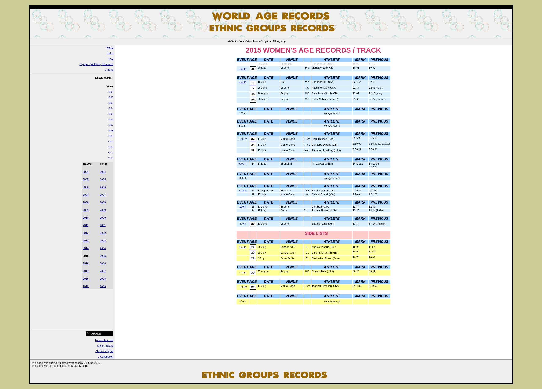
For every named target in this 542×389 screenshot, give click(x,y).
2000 (110, 141)
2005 (86, 179)
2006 (86, 187)
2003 (110, 158)
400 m (242, 272)
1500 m (242, 139)
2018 (86, 278)
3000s (242, 190)
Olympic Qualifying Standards (96, 64)
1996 (110, 119)
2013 (86, 240)
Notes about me (104, 340)
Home (109, 47)
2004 (86, 171)
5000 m (242, 163)
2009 (86, 210)
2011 (85, 225)
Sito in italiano (105, 345)
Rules (110, 53)
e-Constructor (105, 356)
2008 (86, 202)
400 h (242, 223)
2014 (86, 248)
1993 (110, 103)
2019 (86, 286)
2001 (110, 147)
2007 (86, 194)
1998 (110, 130)
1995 (110, 114)
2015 (103, 255)
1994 (110, 108)
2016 (86, 263)
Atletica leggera (104, 351)
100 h (242, 206)
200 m (242, 82)
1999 (110, 136)
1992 (110, 97)
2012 (86, 232)
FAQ (111, 58)
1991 (110, 92)
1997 (110, 125)
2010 (86, 217)
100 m (242, 68)
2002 (110, 152)
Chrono (109, 69)
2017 (86, 271)
